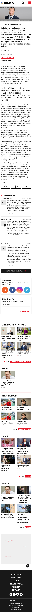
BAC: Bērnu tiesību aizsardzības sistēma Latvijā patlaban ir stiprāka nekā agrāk (8, 450)
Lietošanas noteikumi (16, 603)
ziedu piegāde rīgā (8, 540)
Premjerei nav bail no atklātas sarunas (24, 353)
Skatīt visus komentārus (15, 271)
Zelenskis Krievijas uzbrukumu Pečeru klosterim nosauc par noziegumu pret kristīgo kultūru (24, 499)
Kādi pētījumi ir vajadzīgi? (6, 408)
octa (24, 546)
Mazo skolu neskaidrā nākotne (7, 423)
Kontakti (16, 590)
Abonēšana (16, 575)
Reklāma (16, 587)
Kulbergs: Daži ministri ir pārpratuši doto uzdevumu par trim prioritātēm (23, 450)
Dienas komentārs (7, 57)
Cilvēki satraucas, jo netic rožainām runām (8, 338)
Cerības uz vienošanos (23, 408)
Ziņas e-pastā (16, 584)
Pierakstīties (25, 311)
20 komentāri (6, 61)
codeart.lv (18, 607)
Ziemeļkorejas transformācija (22, 423)
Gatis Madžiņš (6, 51)
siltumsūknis (21, 558)
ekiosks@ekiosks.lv (16, 609)
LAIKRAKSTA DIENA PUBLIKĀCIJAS (14, 325)
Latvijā (5, 436)
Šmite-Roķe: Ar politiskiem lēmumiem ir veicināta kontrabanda (6, 468)
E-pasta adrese (6, 304)
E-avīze (16, 581)
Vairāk (7, 361)
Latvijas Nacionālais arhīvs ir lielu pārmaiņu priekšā (7, 354)
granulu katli (8, 556)
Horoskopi (16, 578)
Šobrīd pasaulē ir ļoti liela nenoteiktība (23, 466)
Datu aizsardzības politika (16, 605)
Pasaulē (5, 484)
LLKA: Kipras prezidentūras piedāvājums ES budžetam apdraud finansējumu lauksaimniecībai (23, 518)
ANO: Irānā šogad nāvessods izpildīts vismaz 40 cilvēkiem (7, 515)
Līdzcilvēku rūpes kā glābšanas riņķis (23, 338)
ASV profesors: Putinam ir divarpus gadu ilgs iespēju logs (7, 383)
